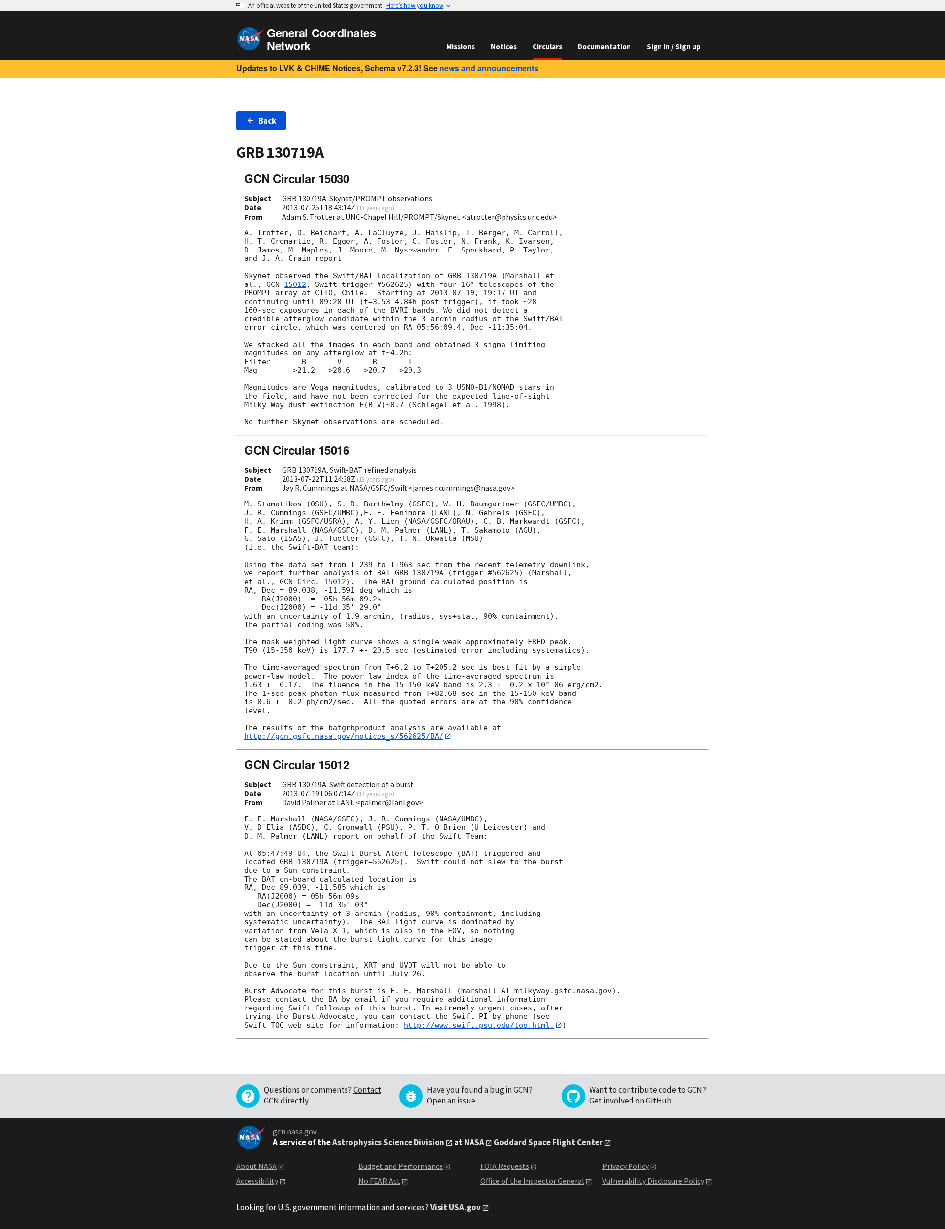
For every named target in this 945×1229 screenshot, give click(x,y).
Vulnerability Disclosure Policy (653, 1181)
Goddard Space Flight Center (548, 1142)
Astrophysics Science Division (388, 1142)
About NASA (256, 1166)
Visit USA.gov (455, 1207)
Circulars (547, 46)
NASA (474, 1142)
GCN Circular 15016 (296, 449)
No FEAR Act (379, 1181)
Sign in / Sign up (674, 46)
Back (267, 120)
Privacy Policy (625, 1166)
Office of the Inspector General (532, 1181)
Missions (460, 46)
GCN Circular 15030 (296, 178)
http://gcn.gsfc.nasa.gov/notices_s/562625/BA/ (343, 736)
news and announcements (489, 68)
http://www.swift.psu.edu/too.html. (479, 1025)
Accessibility (257, 1181)
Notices (504, 46)
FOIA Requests (504, 1166)
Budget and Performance (400, 1166)
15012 (295, 284)
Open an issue (451, 1100)
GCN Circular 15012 (296, 764)
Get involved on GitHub (630, 1100)
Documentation (604, 46)
